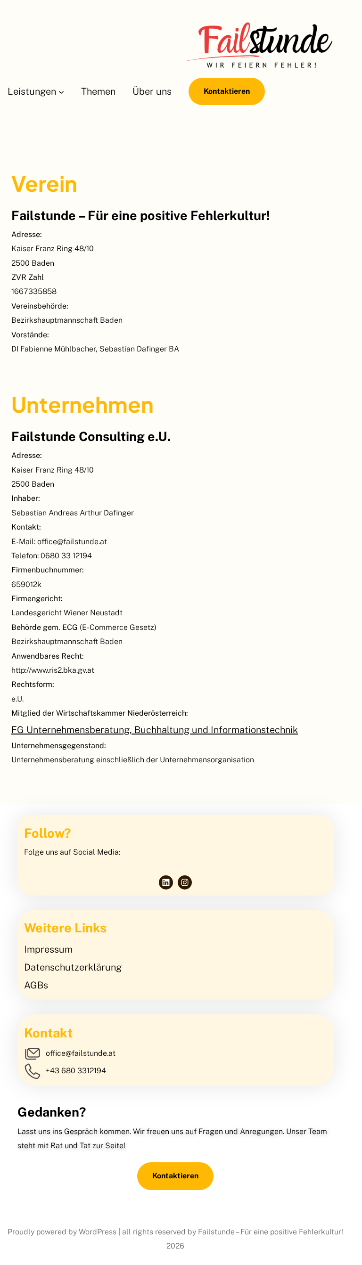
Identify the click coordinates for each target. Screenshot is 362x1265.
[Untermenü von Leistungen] (61, 91)
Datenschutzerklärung (73, 967)
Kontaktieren (227, 91)
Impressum (48, 949)
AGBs (36, 985)
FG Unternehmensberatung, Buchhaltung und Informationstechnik (154, 729)
